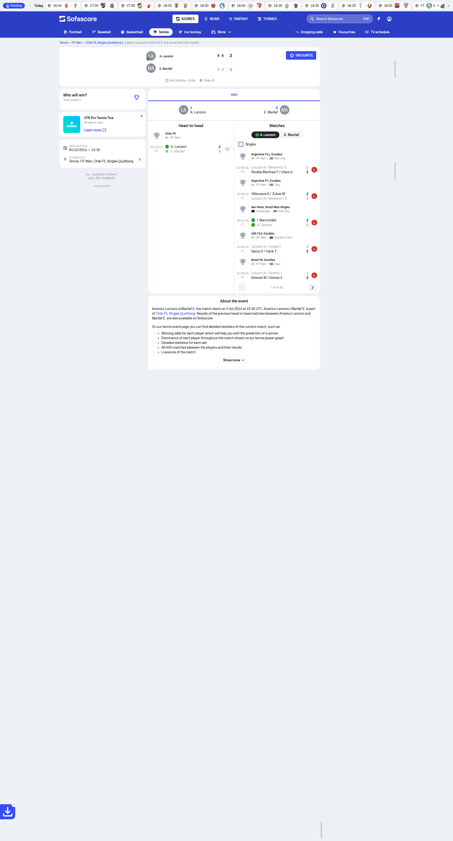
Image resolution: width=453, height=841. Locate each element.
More (218, 31)
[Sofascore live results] (78, 18)
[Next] (448, 5)
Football (75, 32)
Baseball (104, 32)
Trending (16, 5)
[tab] (234, 95)
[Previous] (30, 5)
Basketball (134, 32)
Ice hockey (192, 32)
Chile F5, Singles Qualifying (103, 42)
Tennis (164, 32)
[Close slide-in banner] (14, 804)
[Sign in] (389, 19)
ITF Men (76, 42)
